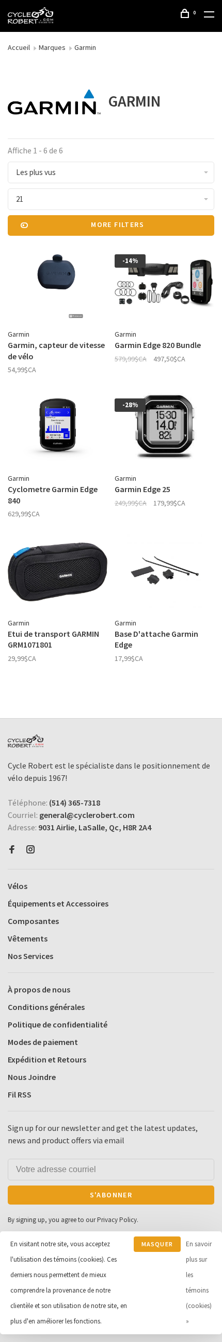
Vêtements (27, 938)
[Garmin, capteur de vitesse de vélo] (57, 285)
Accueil (19, 47)
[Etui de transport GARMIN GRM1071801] (57, 573)
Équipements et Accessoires (58, 903)
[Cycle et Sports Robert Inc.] (25, 741)
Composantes (33, 921)
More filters (117, 224)
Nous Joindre (32, 1077)
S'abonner (111, 1194)
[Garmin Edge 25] (164, 429)
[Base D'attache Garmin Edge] (164, 573)
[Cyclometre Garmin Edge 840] (57, 429)
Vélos (17, 886)
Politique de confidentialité (57, 1024)
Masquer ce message (157, 1246)
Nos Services (30, 956)
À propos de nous (39, 989)
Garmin (85, 47)
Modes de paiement (43, 1042)
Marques (52, 47)
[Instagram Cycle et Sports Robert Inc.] (30, 850)
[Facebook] (12, 850)
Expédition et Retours (47, 1059)
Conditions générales (46, 1007)
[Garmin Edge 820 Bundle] (164, 285)
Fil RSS (19, 1094)
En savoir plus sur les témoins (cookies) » (199, 1283)
